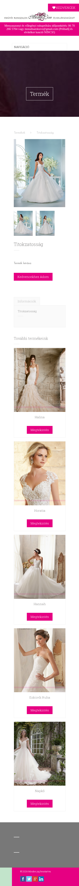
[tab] (27, 301)
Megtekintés (39, 430)
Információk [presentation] (27, 301)
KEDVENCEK (65, 7)
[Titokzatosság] (39, 173)
